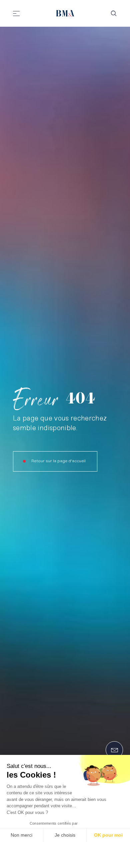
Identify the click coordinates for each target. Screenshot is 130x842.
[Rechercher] (113, 13)
